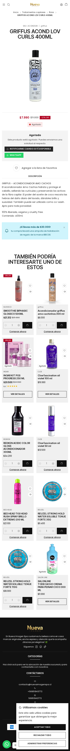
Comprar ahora (17, 331)
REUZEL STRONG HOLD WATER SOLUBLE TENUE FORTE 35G (52, 516)
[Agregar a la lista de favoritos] (30, 285)
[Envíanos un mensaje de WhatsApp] (7, 744)
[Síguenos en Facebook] (40, 646)
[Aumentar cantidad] (19, 325)
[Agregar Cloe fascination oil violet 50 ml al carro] (62, 463)
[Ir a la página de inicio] (35, 4)
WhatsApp (15, 155)
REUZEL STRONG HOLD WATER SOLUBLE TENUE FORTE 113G (17, 584)
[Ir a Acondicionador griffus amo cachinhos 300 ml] (52, 288)
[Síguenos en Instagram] (36, 646)
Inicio (15, 12)
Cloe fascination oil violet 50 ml (49, 444)
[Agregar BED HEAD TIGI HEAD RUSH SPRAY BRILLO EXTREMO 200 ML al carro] (27, 531)
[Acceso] (61, 4)
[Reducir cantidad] (6, 325)
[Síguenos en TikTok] (44, 646)
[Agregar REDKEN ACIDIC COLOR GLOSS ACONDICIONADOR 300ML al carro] (27, 463)
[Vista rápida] (30, 291)
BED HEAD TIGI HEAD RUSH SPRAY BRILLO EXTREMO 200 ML (15, 516)
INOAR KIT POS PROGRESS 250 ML (14, 377)
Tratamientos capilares (33, 12)
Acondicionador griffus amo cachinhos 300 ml (51, 312)
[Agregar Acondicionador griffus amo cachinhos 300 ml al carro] (62, 325)
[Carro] (66, 4)
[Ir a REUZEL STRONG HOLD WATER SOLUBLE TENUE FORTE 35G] (52, 491)
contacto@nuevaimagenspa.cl (35, 684)
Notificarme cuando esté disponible (30, 149)
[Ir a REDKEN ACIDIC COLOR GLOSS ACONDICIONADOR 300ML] (18, 421)
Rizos (51, 12)
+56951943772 (35, 691)
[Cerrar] (64, 227)
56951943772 (35, 698)
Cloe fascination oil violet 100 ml (49, 377)
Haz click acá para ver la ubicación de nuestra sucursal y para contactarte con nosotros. (35, 665)
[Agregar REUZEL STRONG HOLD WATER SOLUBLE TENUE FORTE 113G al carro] (27, 600)
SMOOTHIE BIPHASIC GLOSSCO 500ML (15, 312)
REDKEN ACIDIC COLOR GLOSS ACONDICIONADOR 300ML (16, 447)
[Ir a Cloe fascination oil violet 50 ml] (52, 421)
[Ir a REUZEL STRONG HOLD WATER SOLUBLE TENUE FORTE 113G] (18, 559)
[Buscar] (8, 4)
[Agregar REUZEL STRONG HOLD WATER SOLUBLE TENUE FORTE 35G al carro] (62, 531)
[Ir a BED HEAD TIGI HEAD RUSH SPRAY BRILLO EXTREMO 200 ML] (18, 491)
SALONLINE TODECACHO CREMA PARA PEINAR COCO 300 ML (52, 586)
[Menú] (4, 4)
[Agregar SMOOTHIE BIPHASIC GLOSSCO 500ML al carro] (27, 325)
